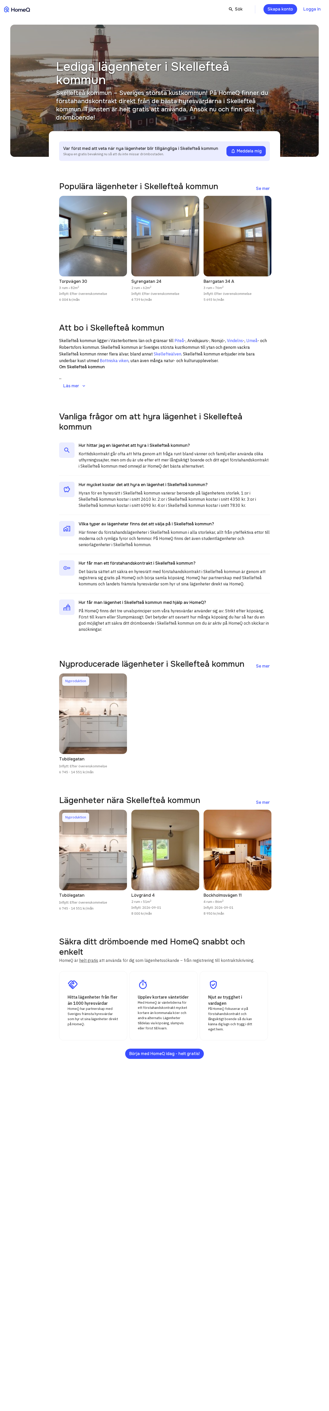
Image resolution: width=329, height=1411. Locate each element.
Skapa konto (280, 9)
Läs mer (74, 386)
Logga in (312, 9)
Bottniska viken (114, 360)
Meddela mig (246, 151)
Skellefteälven (167, 353)
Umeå (252, 340)
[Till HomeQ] (17, 9)
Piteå (179, 340)
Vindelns (235, 340)
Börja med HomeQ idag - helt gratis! (164, 1053)
